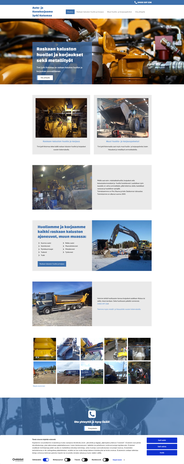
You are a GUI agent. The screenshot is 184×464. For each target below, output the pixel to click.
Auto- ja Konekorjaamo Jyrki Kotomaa (42, 11)
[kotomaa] (61, 118)
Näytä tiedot (117, 460)
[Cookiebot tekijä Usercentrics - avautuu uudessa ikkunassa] (18, 459)
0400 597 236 (145, 2)
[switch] (67, 459)
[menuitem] (70, 11)
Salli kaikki (162, 440)
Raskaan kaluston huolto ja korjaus (61, 141)
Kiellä (162, 453)
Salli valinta (162, 446)
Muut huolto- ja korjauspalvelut (122, 141)
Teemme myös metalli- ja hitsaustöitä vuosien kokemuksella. (119, 309)
